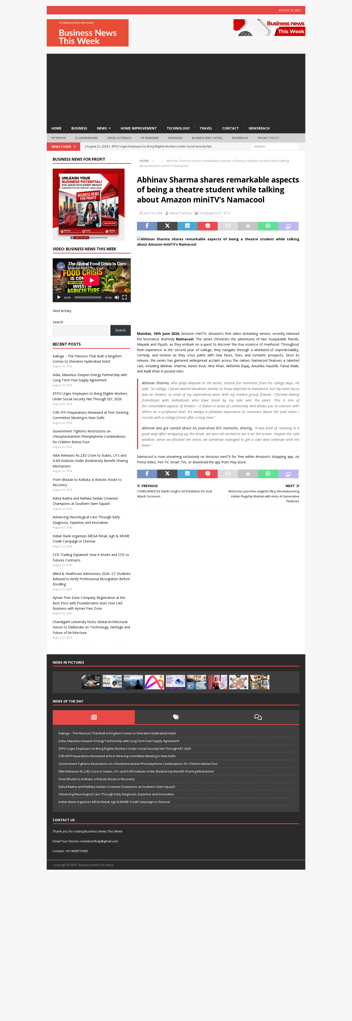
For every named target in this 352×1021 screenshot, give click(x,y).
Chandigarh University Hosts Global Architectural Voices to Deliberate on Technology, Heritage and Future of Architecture (91, 627)
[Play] (59, 297)
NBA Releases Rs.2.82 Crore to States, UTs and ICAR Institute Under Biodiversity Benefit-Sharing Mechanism (90, 460)
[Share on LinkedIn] (187, 226)
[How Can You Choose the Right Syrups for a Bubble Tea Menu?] (217, 682)
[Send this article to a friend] (228, 226)
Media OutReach (119, 138)
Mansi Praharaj (180, 213)
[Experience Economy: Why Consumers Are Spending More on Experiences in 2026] (133, 682)
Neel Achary (62, 310)
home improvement (139, 128)
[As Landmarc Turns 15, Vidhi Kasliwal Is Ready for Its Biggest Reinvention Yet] (259, 682)
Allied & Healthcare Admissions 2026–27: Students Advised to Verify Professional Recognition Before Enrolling (92, 579)
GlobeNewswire (86, 138)
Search (58, 322)
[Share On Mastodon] (288, 226)
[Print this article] (248, 226)
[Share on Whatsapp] (268, 226)
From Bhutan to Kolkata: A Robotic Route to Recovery (97, 779)
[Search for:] (275, 146)
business (79, 128)
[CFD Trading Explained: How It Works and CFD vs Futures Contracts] (91, 682)
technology (178, 128)
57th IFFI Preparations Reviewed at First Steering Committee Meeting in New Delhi (117, 756)
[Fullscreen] (124, 297)
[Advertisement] (176, 87)
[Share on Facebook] (147, 226)
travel (205, 128)
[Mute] (116, 297)
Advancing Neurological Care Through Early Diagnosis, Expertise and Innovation (116, 794)
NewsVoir (175, 138)
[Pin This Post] (208, 226)
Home (56, 128)
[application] (92, 280)
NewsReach (259, 128)
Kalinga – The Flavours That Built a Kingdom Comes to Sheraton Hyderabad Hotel (117, 733)
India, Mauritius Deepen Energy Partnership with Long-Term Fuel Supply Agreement (119, 741)
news (102, 128)
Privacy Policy (268, 138)
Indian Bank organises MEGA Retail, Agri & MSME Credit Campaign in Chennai (114, 802)
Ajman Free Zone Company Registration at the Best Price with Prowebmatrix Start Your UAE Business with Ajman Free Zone (89, 603)
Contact (230, 128)
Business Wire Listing (207, 138)
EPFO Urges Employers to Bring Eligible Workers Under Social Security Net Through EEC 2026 (125, 748)
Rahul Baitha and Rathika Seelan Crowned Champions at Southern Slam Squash (117, 787)
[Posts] (94, 717)
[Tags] (176, 717)
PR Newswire (150, 138)
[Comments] (258, 717)
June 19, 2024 (153, 213)
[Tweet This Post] (167, 226)
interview (58, 138)
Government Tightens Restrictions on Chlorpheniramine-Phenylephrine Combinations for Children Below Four (89, 436)
